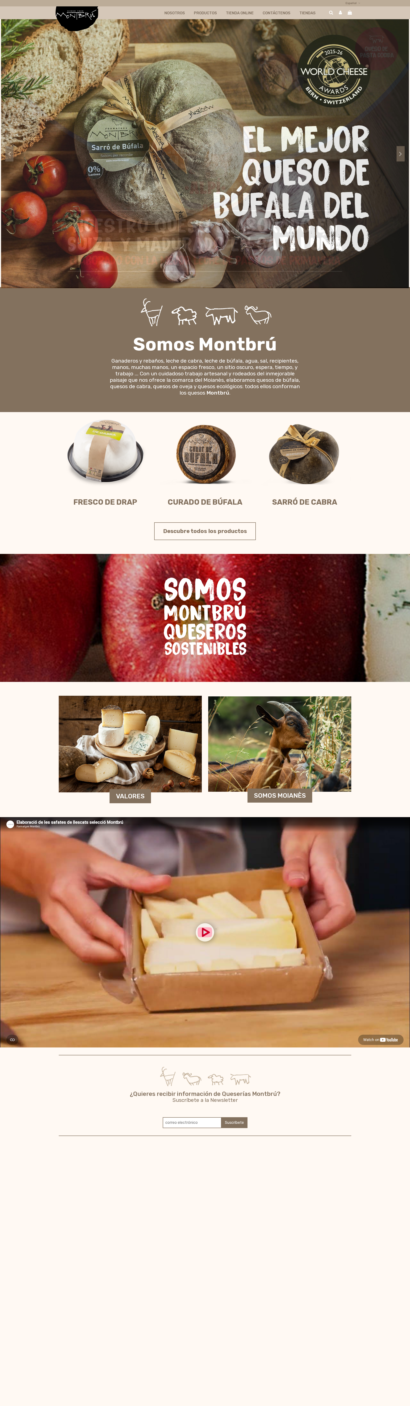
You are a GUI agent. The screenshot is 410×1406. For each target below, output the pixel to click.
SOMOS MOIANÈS (280, 795)
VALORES (130, 796)
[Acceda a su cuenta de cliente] (340, 13)
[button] (174, 13)
